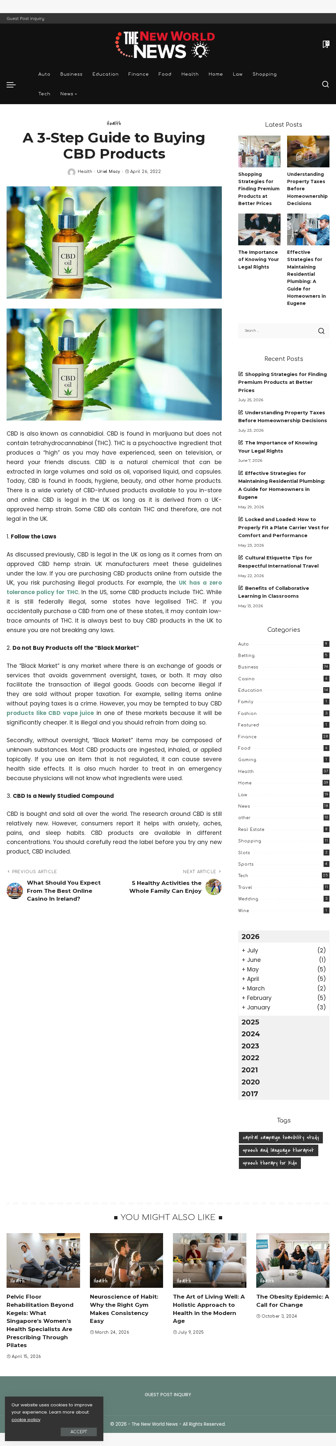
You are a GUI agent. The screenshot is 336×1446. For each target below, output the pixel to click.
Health (114, 123)
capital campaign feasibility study (281, 1137)
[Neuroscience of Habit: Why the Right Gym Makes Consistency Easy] (126, 1260)
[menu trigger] (14, 84)
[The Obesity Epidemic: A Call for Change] (293, 1260)
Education (250, 690)
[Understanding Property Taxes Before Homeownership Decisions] (308, 151)
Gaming (247, 760)
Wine (243, 911)
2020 (251, 1082)
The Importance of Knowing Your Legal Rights (258, 260)
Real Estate (251, 829)
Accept (79, 1432)
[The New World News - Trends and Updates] (168, 44)
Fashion (247, 713)
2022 (250, 1057)
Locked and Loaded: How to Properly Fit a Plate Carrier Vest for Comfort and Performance (283, 527)
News (244, 806)
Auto (243, 644)
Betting (246, 655)
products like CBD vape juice (50, 713)
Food (244, 748)
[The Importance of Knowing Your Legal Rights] (259, 229)
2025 (250, 1022)
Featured (248, 725)
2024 (251, 1033)
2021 (250, 1069)
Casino (246, 679)
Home (245, 783)
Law (242, 795)
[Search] (325, 84)
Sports (246, 864)
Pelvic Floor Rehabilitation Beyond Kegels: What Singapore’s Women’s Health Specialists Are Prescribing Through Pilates (40, 1320)
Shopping (250, 841)
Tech (243, 875)
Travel (245, 887)
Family (246, 702)
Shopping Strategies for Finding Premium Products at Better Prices (259, 189)
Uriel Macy (108, 171)
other (244, 818)
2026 (251, 936)
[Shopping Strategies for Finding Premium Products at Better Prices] (259, 151)
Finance (247, 737)
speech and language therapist (278, 1150)
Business (248, 667)
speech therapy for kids (270, 1163)
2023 (250, 1046)
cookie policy (25, 1420)
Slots (244, 853)
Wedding (248, 899)
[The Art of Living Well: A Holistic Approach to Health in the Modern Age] (209, 1260)
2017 (250, 1093)
